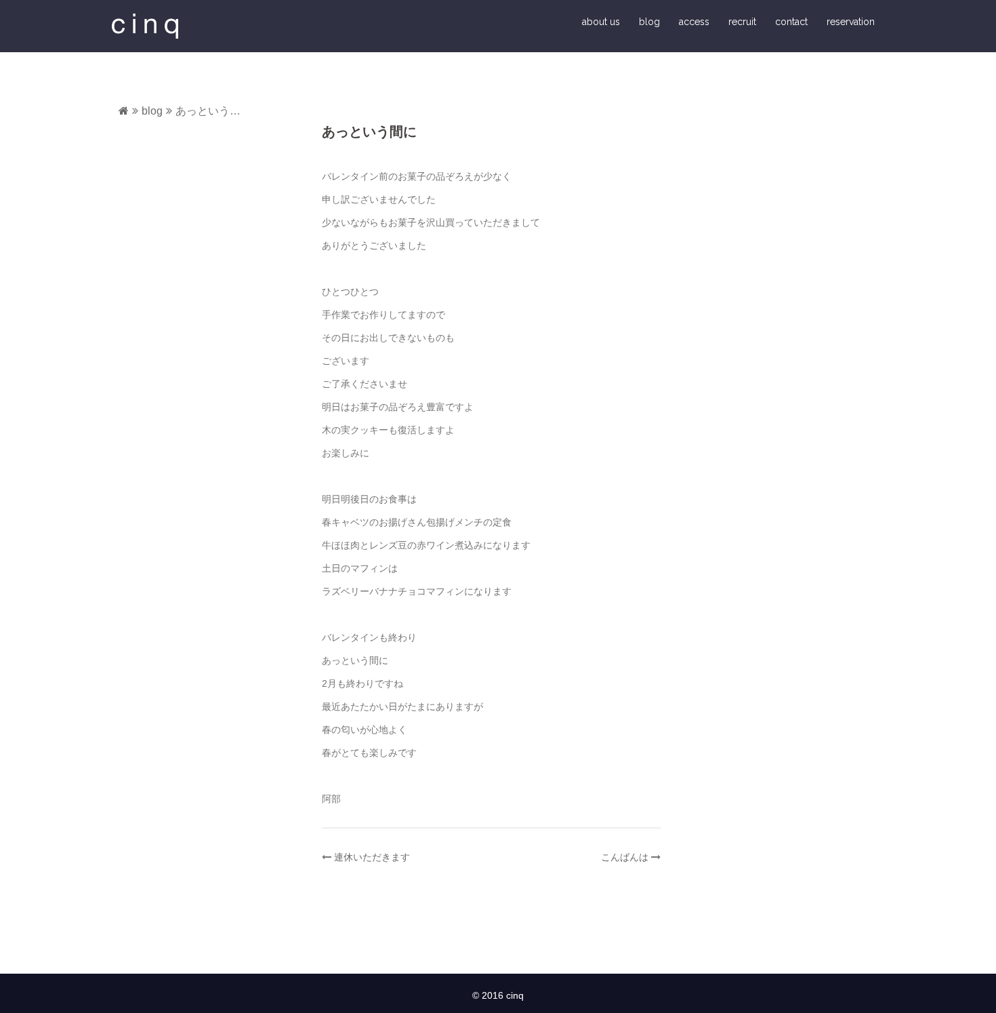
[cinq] (145, 25)
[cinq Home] (123, 111)
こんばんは (624, 857)
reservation (851, 21)
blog (649, 21)
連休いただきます (372, 857)
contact (791, 21)
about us (601, 21)
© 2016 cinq (498, 995)
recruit (742, 21)
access (694, 21)
